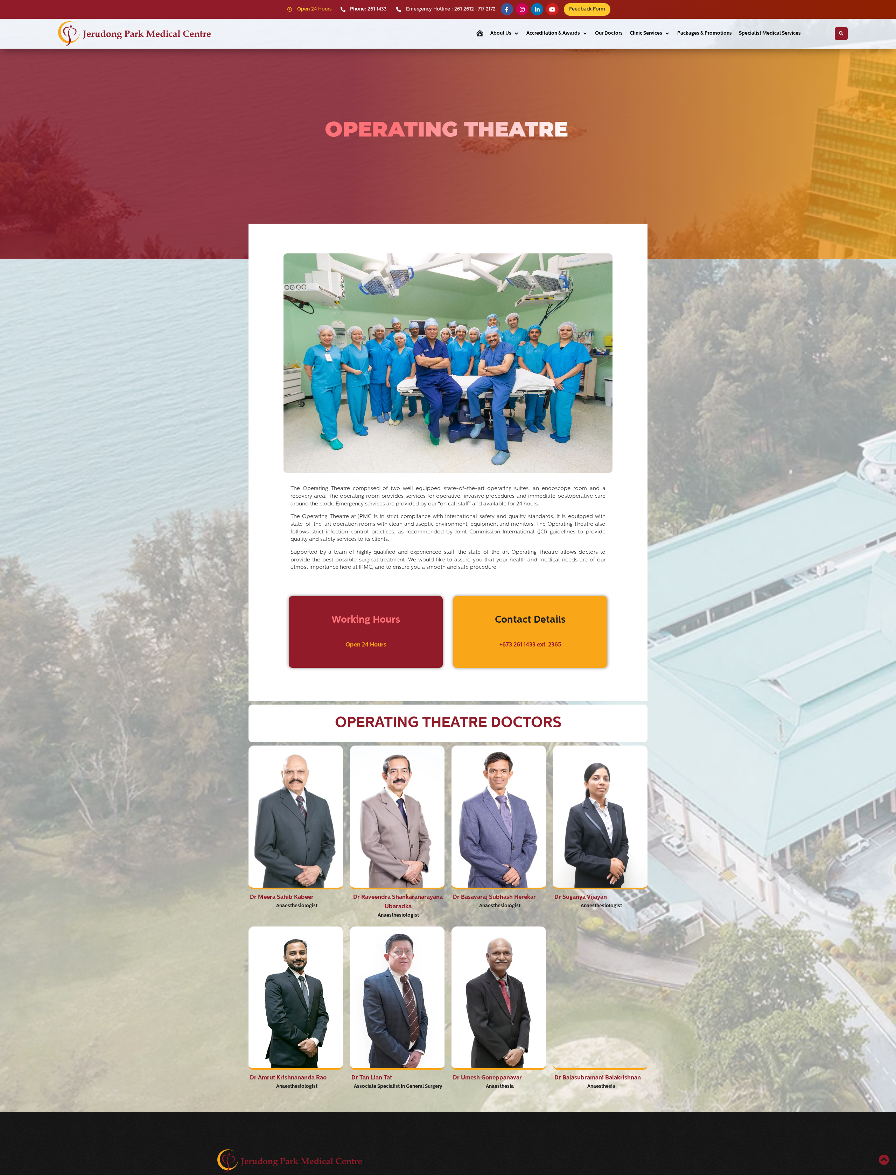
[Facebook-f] (507, 9)
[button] (505, 33)
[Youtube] (552, 9)
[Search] (841, 33)
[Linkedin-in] (537, 9)
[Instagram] (522, 9)
